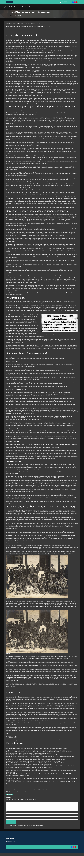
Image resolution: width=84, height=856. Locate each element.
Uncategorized (23, 791)
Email (7, 815)
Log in (78, 7)
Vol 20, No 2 (44, 26)
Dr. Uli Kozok (11, 15)
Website (8, 818)
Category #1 (15, 791)
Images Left (10, 794)
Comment (8, 801)
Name (8, 812)
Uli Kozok (8, 7)
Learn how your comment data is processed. (33, 825)
